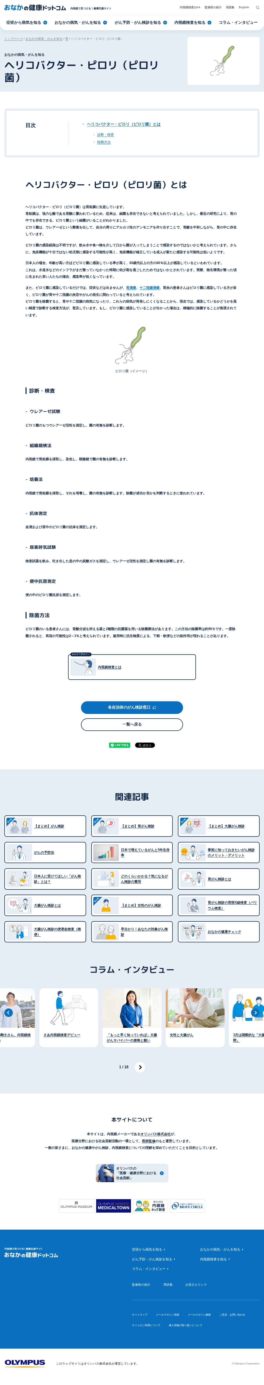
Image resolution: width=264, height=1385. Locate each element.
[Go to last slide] (8, 1012)
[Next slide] (255, 1012)
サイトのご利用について (146, 1325)
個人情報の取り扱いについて (185, 1325)
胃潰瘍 (131, 288)
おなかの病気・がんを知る (44, 38)
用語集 (230, 7)
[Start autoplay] (140, 1067)
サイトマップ (139, 1314)
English (244, 7)
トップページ (13, 38)
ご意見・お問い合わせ (232, 1314)
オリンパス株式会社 (156, 1134)
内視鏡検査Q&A (190, 7)
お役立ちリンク (196, 1284)
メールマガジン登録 (167, 1314)
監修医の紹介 (213, 7)
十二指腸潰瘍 (149, 288)
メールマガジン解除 (199, 1314)
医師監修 (148, 1141)
